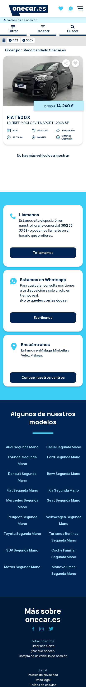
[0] (60, 9)
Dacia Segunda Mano (63, 447)
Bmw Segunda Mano (63, 473)
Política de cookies (43, 685)
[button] (13, 40)
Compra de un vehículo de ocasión (43, 656)
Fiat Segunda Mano (22, 490)
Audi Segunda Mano (22, 447)
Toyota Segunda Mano (22, 533)
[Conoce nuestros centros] (43, 371)
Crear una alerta (43, 646)
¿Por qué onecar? (42, 651)
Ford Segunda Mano (63, 457)
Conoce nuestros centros (43, 377)
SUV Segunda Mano (22, 550)
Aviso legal (43, 680)
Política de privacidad (43, 675)
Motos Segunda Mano (22, 567)
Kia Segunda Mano (63, 490)
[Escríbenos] (43, 311)
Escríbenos (43, 317)
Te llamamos (43, 252)
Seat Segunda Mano (63, 500)
